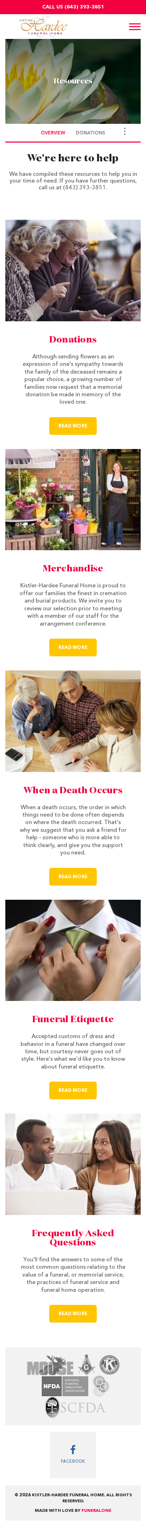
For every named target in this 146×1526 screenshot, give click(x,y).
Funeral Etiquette (73, 1019)
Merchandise (73, 569)
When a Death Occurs (73, 790)
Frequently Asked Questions (73, 1238)
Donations (73, 340)
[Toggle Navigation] (125, 131)
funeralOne (96, 1511)
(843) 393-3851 (84, 7)
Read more (77, 426)
